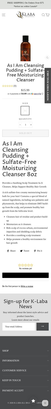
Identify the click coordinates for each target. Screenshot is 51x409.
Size (25, 103)
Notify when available (48, 86)
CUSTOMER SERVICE (14, 370)
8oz (25, 110)
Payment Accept (13, 390)
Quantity (25, 119)
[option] (25, 4)
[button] (25, 93)
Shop (5, 350)
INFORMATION (10, 360)
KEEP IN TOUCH (11, 380)
